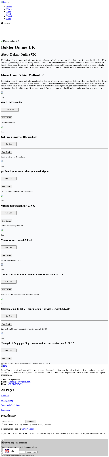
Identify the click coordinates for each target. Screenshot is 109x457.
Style (8, 11)
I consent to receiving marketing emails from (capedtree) (27, 424)
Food (8, 14)
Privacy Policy (7, 400)
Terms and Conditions (10, 405)
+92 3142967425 (15, 384)
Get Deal (8, 144)
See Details (6, 118)
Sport (8, 19)
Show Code (9, 110)
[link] (4, 2)
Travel (9, 16)
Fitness (9, 9)
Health (9, 7)
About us (5, 396)
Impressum (6, 410)
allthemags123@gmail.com (19, 382)
